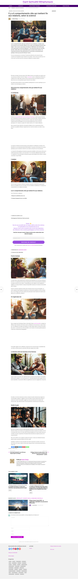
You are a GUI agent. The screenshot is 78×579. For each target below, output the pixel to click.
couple (10, 448)
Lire (10, 490)
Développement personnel (34, 5)
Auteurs (30, 548)
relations (15, 448)
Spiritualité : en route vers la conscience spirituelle (30, 498)
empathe (14, 564)
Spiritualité (20, 5)
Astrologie (24, 561)
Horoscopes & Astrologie (51, 5)
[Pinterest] (16, 549)
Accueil (10, 5)
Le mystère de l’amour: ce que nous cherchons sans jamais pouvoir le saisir (17, 487)
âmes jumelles (11, 574)
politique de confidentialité (31, 245)
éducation (22, 574)
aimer (10, 561)
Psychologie (11, 569)
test (10, 572)
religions (21, 569)
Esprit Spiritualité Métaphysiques (38, 2)
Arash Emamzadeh (37, 323)
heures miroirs (11, 566)
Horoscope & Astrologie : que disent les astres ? (37, 485)
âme (25, 572)
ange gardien (19, 561)
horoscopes (17, 566)
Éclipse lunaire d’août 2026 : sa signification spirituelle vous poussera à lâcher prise (38, 502)
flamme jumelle (24, 564)
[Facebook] (9, 549)
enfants (19, 564)
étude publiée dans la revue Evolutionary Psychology (25, 116)
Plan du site (52, 549)
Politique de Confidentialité (12, 552)
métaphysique (23, 566)
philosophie (17, 567)
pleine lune (22, 567)
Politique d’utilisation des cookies (55, 546)
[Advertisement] (28, 67)
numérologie (11, 567)
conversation (29, 77)
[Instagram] (14, 549)
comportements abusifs (22, 249)
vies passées (21, 572)
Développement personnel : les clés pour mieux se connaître (18, 485)
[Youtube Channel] (20, 549)
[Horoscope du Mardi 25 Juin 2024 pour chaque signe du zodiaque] (1, 289)
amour (14, 561)
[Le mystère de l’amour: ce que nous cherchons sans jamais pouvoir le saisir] (18, 478)
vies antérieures (15, 572)
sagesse (25, 569)
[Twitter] (11, 549)
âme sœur (17, 574)
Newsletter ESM (66, 5)
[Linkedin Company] (18, 549)
